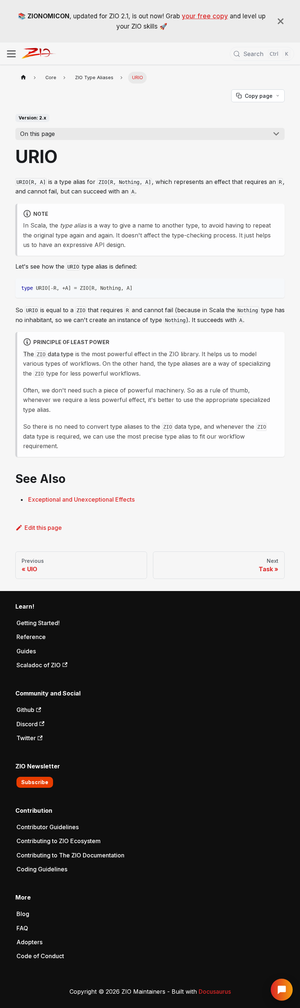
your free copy (205, 16)
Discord (27, 724)
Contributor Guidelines (47, 827)
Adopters (29, 942)
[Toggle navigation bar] (11, 53)
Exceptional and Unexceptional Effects (81, 499)
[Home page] (23, 77)
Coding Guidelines (41, 869)
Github (25, 709)
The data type (48, 354)
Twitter (26, 738)
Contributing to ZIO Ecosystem (58, 841)
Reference (31, 636)
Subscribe (34, 782)
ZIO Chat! (282, 990)
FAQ (22, 928)
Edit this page (43, 527)
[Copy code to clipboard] (276, 287)
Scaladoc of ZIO (38, 665)
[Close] (280, 21)
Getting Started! (38, 623)
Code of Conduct (40, 956)
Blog (22, 913)
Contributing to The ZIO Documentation (70, 855)
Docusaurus (215, 991)
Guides (26, 651)
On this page (37, 133)
